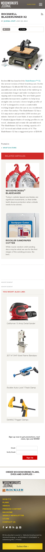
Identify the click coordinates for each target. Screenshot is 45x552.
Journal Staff (10, 21)
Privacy (18, 539)
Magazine (7, 512)
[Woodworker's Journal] (13, 484)
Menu (40, 4)
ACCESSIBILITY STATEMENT (28, 537)
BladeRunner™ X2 (33, 81)
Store (5, 519)
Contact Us (9, 522)
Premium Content (11, 509)
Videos (6, 506)
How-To (6, 499)
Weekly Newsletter (13, 515)
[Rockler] (13, 490)
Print (7, 29)
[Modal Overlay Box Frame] (22, 445)
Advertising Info (8, 539)
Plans (5, 502)
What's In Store (9, 148)
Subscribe (31, 4)
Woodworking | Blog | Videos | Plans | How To (9, 4)
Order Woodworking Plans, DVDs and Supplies (22, 473)
